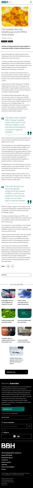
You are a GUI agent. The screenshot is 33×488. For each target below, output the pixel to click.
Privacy (4, 469)
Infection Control (4, 41)
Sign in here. (15, 413)
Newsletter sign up (7, 457)
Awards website (6, 462)
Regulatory (29, 289)
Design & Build (20, 347)
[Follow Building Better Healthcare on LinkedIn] (18, 436)
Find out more (5, 417)
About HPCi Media (7, 455)
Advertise (4, 464)
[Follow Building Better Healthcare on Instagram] (14, 436)
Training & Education (12, 327)
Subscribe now (11, 372)
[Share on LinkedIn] (8, 266)
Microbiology (10, 41)
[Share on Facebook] (12, 266)
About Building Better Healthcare (11, 453)
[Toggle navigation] (31, 2)
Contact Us (5, 460)
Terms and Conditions (8, 467)
